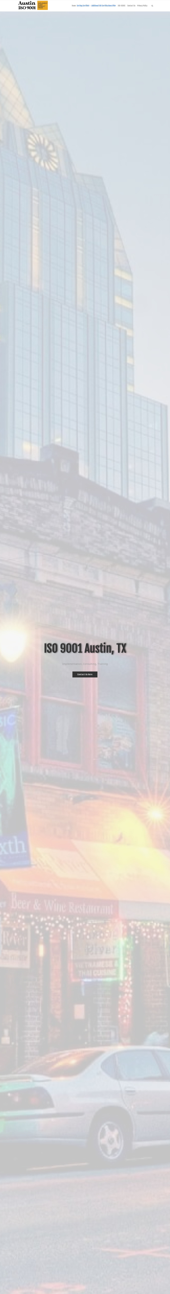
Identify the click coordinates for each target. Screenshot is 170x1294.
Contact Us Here (84, 674)
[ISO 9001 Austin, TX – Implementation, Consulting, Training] (33, 5)
